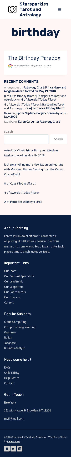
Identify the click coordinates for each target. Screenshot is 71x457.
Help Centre (11, 378)
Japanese (10, 343)
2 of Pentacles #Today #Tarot (45, 108)
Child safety (11, 372)
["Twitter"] (13, 448)
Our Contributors (15, 292)
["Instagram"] (19, 448)
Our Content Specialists (19, 276)
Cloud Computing (15, 322)
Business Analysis (14, 348)
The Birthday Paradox (34, 58)
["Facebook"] (7, 448)
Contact (9, 383)
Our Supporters (13, 287)
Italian (8, 337)
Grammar (10, 332)
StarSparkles (23, 65)
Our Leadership (13, 281)
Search (8, 131)
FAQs (7, 367)
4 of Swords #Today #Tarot (38, 99)
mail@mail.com (14, 418)
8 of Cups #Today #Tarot (20, 183)
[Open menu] (59, 9)
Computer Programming (20, 327)
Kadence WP (13, 441)
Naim (7, 113)
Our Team (10, 271)
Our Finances (12, 297)
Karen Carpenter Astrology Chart (39, 121)
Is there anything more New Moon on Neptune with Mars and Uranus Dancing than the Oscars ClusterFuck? (34, 169)
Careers (9, 302)
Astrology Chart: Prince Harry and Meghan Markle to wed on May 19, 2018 (35, 89)
